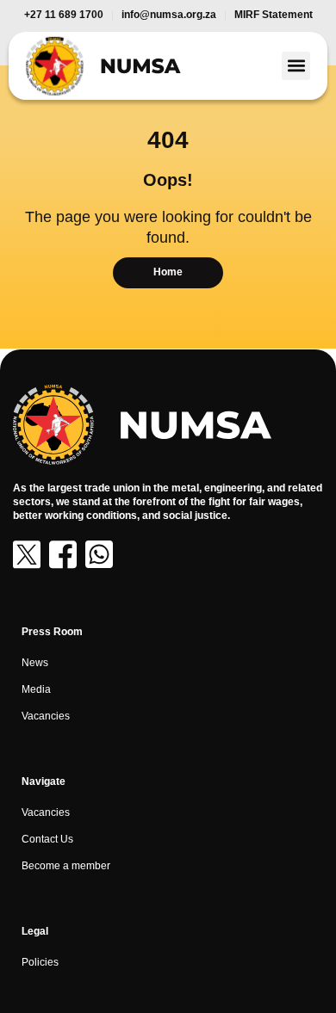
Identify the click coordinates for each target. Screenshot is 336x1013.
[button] (296, 66)
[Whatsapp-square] (99, 554)
